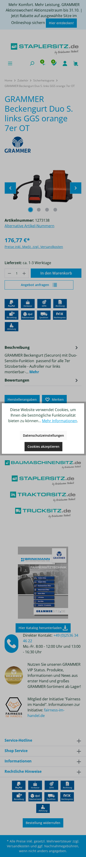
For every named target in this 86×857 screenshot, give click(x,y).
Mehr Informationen (59, 420)
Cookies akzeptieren (43, 446)
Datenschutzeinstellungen (43, 435)
